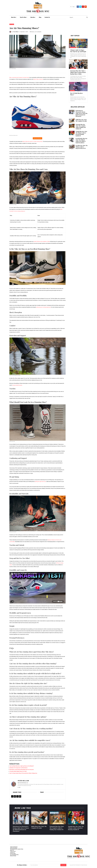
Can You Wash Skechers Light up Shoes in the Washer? (21, 766)
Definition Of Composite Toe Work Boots (18, 767)
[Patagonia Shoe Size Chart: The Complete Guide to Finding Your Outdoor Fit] (72, 126)
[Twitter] (80, 7)
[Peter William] (10, 32)
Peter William (15, 31)
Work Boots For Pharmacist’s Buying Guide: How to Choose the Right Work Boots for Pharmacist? (81, 113)
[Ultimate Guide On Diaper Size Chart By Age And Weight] (78, 43)
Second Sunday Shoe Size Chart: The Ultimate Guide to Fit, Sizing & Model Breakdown (81, 140)
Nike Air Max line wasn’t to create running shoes (32, 141)
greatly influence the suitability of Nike (42, 241)
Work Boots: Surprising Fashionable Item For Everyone (21, 769)
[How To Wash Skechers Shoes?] (78, 86)
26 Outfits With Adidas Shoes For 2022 (18, 771)
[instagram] (19, 787)
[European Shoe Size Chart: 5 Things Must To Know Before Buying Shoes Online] (78, 64)
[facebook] (18, 787)
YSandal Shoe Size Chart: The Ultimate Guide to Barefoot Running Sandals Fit (81, 133)
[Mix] (85, 7)
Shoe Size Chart (73, 47)
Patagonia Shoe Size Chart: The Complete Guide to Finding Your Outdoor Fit (81, 126)
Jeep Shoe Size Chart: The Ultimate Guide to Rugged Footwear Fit (82, 147)
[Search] (87, 17)
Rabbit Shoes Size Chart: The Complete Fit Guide (81, 120)
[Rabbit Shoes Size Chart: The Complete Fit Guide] (72, 120)
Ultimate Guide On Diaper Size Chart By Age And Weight (78, 50)
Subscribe (63, 865)
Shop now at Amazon (37, 138)
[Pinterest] (83, 7)
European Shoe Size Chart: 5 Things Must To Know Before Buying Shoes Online (78, 72)
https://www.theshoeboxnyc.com (23, 782)
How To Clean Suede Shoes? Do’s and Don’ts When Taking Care (23, 773)
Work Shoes (12, 24)
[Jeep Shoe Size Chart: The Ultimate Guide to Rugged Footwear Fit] (72, 147)
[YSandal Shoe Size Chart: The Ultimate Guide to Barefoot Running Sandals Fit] (72, 133)
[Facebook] (78, 7)
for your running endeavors (19, 211)
